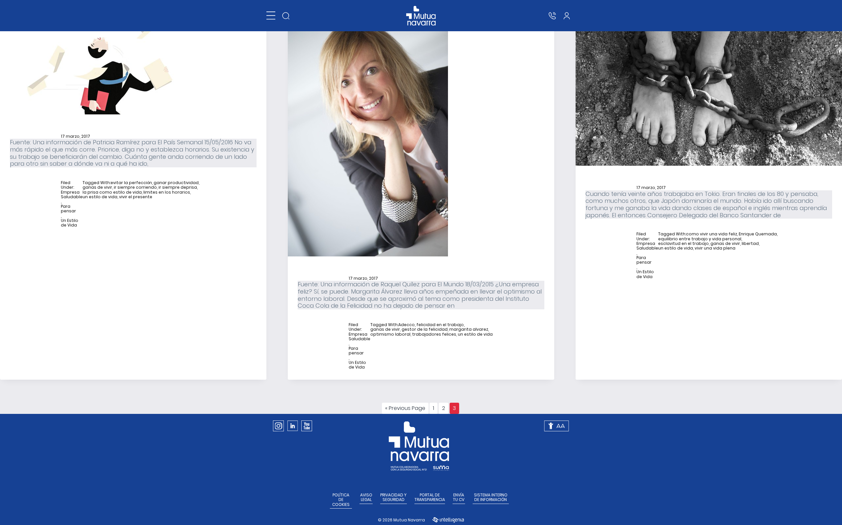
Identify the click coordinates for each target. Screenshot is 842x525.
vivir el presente (135, 197)
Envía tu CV (458, 497)
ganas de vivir (97, 187)
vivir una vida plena (715, 248)
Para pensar (68, 209)
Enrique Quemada (758, 234)
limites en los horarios (166, 192)
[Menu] (270, 16)
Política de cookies (341, 500)
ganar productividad (176, 182)
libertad (750, 243)
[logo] (421, 16)
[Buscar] (286, 16)
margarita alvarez (468, 329)
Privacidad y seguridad (393, 497)
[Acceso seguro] (567, 16)
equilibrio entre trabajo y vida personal (699, 239)
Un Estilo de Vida (69, 223)
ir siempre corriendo (135, 187)
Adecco (406, 324)
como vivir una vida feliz (711, 234)
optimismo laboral (390, 334)
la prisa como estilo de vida (112, 192)
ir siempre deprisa (178, 187)
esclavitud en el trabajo (683, 243)
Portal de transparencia (429, 497)
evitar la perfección (131, 182)
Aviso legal (366, 497)
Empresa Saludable (72, 195)
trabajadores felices (434, 334)
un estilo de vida (100, 197)
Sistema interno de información (491, 497)
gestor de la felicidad (425, 329)
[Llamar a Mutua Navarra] (552, 16)
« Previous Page (405, 409)
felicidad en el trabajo (440, 324)
